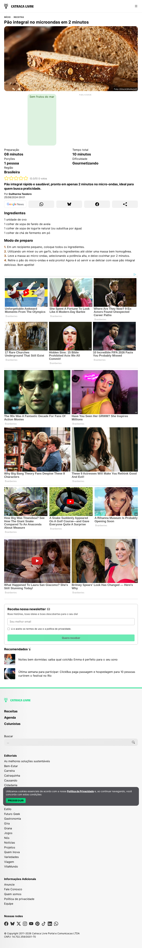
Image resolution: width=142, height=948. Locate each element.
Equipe (8, 903)
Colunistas (12, 724)
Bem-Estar (11, 766)
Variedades (11, 857)
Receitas (19, 17)
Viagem (9, 862)
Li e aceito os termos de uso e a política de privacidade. (41, 628)
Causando (10, 780)
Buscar (8, 736)
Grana (8, 828)
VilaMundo (11, 866)
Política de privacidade (19, 899)
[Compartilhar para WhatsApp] (41, 204)
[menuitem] (71, 713)
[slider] (16, 178)
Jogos (8, 833)
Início (7, 17)
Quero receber (71, 638)
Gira (7, 823)
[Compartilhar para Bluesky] (69, 204)
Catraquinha (12, 775)
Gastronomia (12, 818)
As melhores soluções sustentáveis (27, 761)
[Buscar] (133, 742)
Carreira (9, 770)
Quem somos (12, 894)
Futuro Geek (12, 814)
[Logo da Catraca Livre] (19, 5)
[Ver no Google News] (15, 204)
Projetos (9, 847)
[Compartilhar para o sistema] (125, 204)
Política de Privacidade (80, 791)
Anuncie (9, 884)
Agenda (10, 717)
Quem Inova (12, 852)
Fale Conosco (13, 889)
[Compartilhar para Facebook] (97, 204)
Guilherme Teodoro (20, 193)
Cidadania (10, 785)
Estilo (7, 809)
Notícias (9, 842)
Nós (6, 838)
